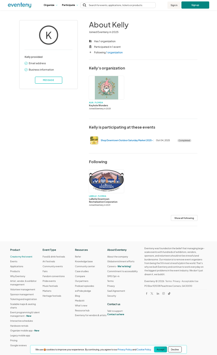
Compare (80, 276)
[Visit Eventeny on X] (152, 293)
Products (15, 271)
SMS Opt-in (113, 276)
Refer (78, 256)
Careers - (119, 266)
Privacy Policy (125, 349)
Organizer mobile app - (24, 330)
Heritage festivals (52, 295)
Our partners (81, 280)
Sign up (195, 5)
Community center (85, 266)
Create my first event (21, 256)
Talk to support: (115, 312)
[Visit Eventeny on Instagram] (163, 293)
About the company (117, 256)
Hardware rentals (19, 325)
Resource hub (82, 310)
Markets (47, 290)
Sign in (174, 5)
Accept (160, 349)
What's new (81, 305)
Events (13, 261)
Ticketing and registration (23, 299)
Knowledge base (84, 261)
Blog (77, 295)
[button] (50, 5)
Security (111, 295)
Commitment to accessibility (122, 271)
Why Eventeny (17, 276)
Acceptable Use (190, 281)
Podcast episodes (84, 285)
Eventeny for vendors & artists (90, 315)
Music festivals (50, 285)
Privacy (111, 285)
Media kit (80, 300)
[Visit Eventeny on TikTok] (169, 293)
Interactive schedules (21, 320)
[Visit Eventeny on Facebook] (146, 293)
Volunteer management (22, 289)
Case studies (82, 271)
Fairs (45, 271)
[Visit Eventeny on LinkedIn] (158, 293)
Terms (110, 280)
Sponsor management (22, 294)
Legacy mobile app (20, 335)
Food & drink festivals (54, 256)
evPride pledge (83, 290)
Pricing (13, 340)
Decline (175, 349)
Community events (53, 266)
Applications (16, 266)
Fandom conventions (54, 276)
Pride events (49, 280)
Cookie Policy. (144, 349)
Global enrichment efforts (120, 261)
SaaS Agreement (116, 290)
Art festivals (49, 261)
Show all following (184, 218)
